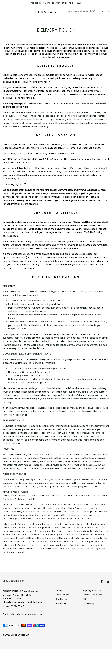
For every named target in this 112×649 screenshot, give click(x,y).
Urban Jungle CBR (46, 11)
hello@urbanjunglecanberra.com (26, 614)
